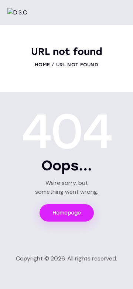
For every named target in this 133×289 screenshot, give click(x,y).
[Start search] (120, 13)
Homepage (66, 213)
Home (42, 64)
